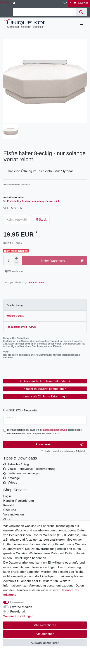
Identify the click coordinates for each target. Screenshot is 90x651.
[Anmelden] (15, 3)
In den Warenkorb (53, 260)
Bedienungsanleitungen (24, 473)
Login (7, 496)
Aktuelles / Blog (18, 464)
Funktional (17, 611)
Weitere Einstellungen (18, 616)
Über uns (9, 510)
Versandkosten (35, 282)
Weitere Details (15, 316)
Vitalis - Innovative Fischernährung (31, 468)
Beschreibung (15, 305)
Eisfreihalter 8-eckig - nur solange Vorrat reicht (34, 201)
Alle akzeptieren (45, 625)
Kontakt (8, 505)
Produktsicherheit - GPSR (21, 327)
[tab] (45, 305)
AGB (6, 519)
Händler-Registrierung (18, 500)
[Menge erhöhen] (16, 258)
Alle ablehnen (45, 633)
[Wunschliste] (65, 3)
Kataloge (14, 478)
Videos (12, 482)
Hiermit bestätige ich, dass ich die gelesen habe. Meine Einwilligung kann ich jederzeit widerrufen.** (44, 431)
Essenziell (17, 602)
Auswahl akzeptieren (45, 642)
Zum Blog (5, 2)
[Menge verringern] (16, 263)
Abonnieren (44, 444)
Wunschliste (15, 271)
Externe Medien (21, 607)
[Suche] (81, 12)
